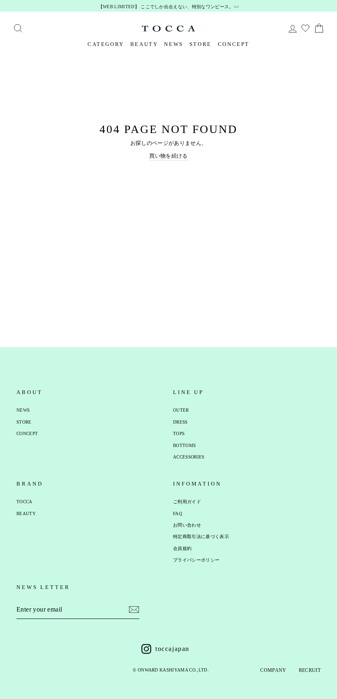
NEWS (173, 44)
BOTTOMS (184, 445)
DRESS (180, 421)
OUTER (181, 410)
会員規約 (182, 548)
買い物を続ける (168, 156)
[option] (168, 7)
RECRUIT (310, 670)
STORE (200, 44)
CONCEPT (233, 44)
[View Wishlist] (306, 28)
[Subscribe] (134, 609)
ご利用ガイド (187, 501)
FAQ (177, 513)
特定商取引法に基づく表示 (201, 536)
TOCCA (24, 501)
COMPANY (273, 670)
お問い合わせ (187, 525)
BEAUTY (144, 44)
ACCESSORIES (189, 456)
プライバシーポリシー (196, 559)
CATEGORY (106, 44)
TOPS (179, 433)
